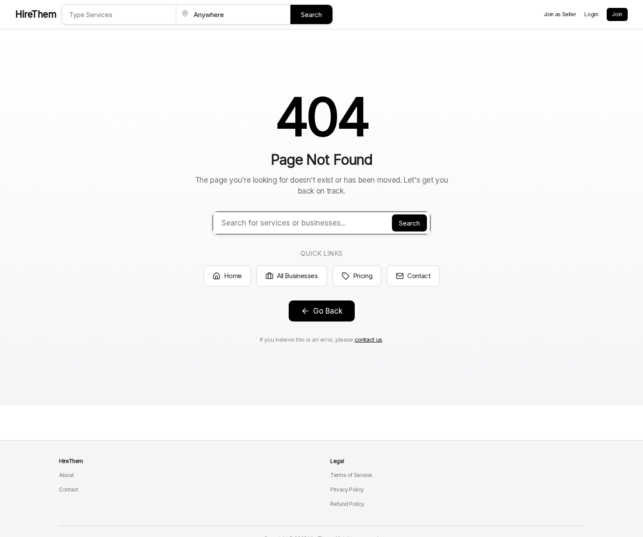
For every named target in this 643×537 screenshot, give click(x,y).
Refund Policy (347, 504)
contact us (368, 339)
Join (617, 14)
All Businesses (297, 276)
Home (233, 276)
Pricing (362, 276)
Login (591, 14)
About (66, 475)
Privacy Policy (347, 489)
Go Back (327, 311)
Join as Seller (560, 14)
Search (311, 15)
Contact (418, 276)
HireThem (35, 14)
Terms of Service (351, 475)
